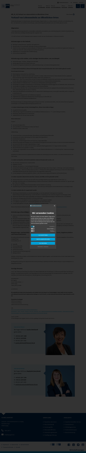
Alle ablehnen (43, 243)
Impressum (46, 246)
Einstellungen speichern (43, 239)
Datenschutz (40, 246)
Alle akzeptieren (43, 235)
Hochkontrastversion (36, 205)
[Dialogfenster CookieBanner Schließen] (55, 205)
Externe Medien (50, 228)
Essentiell (51, 226)
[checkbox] (33, 226)
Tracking (52, 231)
